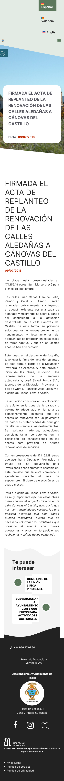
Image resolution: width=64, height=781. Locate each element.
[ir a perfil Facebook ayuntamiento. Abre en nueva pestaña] (15, 724)
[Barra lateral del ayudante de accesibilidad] (4, 53)
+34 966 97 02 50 (24, 647)
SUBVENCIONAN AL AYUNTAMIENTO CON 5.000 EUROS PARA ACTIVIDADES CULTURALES (27, 608)
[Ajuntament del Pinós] (3, 40)
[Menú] (59, 40)
